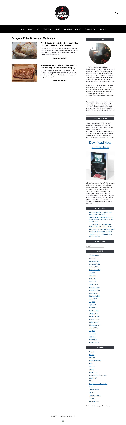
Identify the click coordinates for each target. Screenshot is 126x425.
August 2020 (93, 328)
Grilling (91, 369)
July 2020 (92, 331)
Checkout (102, 29)
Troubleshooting (94, 395)
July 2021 (92, 302)
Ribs (38, 29)
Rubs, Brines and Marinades (98, 384)
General (92, 366)
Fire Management (95, 360)
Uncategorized (94, 401)
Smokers (78, 29)
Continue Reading (59, 58)
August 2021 (93, 299)
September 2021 (94, 296)
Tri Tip (91, 392)
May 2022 (92, 278)
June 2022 (92, 276)
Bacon (91, 352)
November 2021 (94, 290)
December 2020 (94, 316)
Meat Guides (68, 29)
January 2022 (93, 284)
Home (23, 29)
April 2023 (92, 258)
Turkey (91, 398)
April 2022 (92, 281)
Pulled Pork (47, 29)
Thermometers (90, 29)
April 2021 (92, 305)
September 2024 (94, 255)
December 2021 (94, 287)
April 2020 (92, 337)
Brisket (30, 29)
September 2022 (94, 270)
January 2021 (93, 313)
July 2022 (92, 273)
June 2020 (92, 334)
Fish (90, 363)
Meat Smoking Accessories (98, 375)
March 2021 (93, 307)
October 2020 (93, 322)
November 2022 (94, 264)
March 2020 (93, 339)
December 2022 (94, 261)
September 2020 (94, 325)
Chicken (57, 29)
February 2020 (94, 342)
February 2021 (94, 310)
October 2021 (93, 293)
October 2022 (93, 267)
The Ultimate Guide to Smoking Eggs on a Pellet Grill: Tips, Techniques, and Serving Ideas (101, 219)
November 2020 (94, 319)
